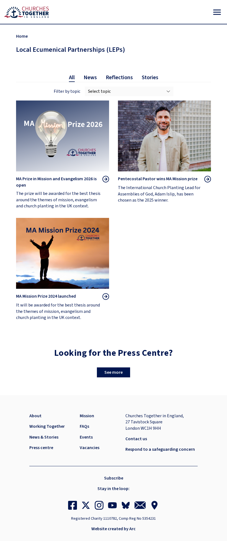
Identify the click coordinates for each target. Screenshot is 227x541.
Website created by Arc (113, 529)
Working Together (47, 426)
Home (22, 36)
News (90, 77)
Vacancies (89, 448)
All (72, 77)
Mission (87, 416)
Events (86, 437)
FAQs (84, 426)
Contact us (136, 439)
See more (113, 372)
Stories (150, 77)
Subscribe (113, 478)
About (35, 416)
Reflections (119, 77)
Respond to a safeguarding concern (160, 449)
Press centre (41, 448)
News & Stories (43, 437)
